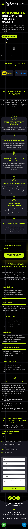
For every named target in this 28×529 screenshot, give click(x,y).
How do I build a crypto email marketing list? (12, 404)
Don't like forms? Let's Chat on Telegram (14, 255)
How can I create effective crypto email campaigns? (13, 409)
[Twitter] (10, 498)
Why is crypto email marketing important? (13, 400)
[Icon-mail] (18, 498)
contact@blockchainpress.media (14, 428)
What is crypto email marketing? (13, 382)
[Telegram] (14, 498)
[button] (3, 4)
